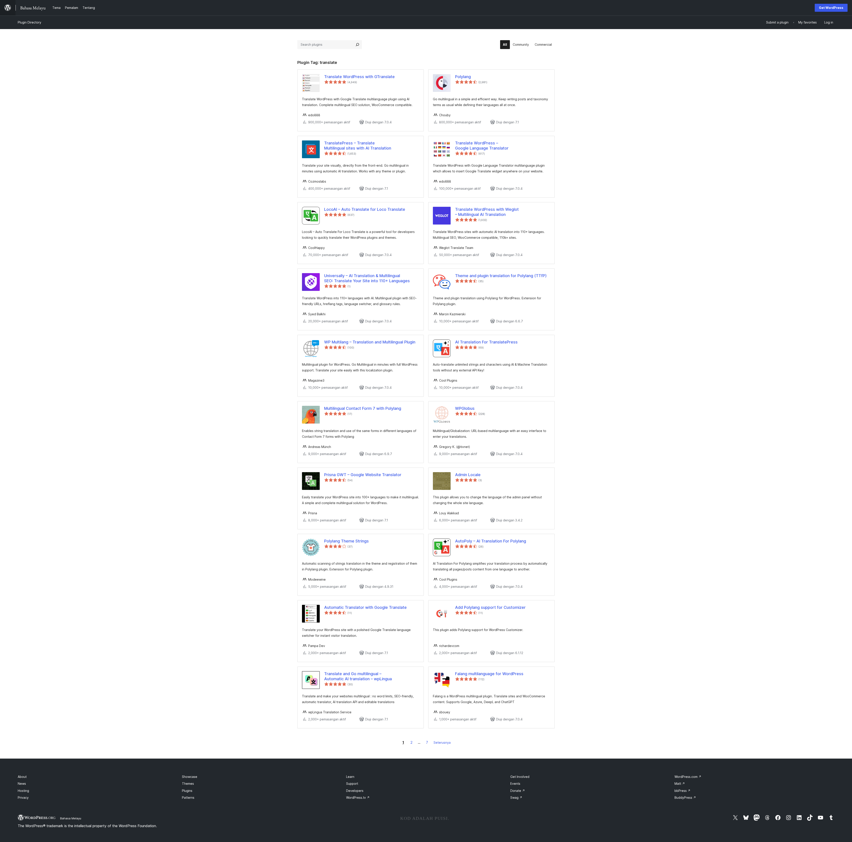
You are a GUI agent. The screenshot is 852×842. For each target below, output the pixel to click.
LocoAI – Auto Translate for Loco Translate (364, 209)
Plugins (187, 791)
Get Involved (519, 777)
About (22, 777)
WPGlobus (465, 408)
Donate (517, 791)
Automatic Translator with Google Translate (365, 607)
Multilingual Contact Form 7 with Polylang (362, 408)
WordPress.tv (358, 797)
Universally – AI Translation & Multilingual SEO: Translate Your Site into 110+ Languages (367, 278)
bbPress (682, 791)
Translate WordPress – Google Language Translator (482, 145)
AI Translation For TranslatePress (486, 342)
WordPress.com (687, 777)
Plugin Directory (29, 22)
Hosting (23, 791)
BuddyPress (685, 797)
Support (352, 783)
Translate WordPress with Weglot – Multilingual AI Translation (487, 212)
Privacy (23, 797)
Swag (516, 797)
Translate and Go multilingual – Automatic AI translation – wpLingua (358, 676)
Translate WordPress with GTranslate (359, 76)
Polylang (463, 76)
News (22, 783)
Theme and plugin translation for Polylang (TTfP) (501, 275)
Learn (350, 777)
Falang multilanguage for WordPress (489, 673)
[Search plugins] (357, 44)
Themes (188, 783)
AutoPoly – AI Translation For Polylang (490, 541)
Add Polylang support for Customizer (490, 607)
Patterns (188, 797)
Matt (679, 783)
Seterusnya (442, 742)
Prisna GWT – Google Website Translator (362, 474)
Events (515, 783)
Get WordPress (831, 8)
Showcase (189, 777)
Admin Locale (468, 474)
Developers (354, 791)
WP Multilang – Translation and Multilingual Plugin (369, 342)
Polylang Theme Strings (346, 541)
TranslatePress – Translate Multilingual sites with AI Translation (357, 145)
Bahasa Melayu (70, 818)
